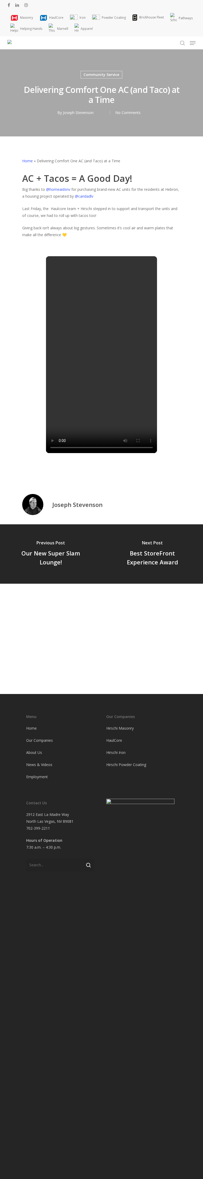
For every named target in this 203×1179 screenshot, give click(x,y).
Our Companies (39, 740)
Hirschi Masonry (120, 728)
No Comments (128, 112)
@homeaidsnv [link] (58, 189)
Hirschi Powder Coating (126, 764)
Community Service (101, 74)
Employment (37, 776)
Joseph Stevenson (78, 112)
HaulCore (114, 740)
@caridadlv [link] (84, 196)
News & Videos (39, 764)
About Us (34, 752)
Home (27, 160)
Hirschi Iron (116, 752)
